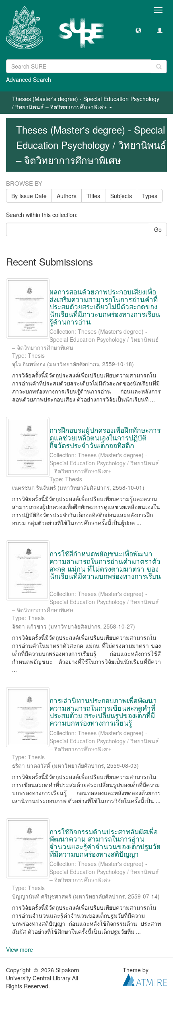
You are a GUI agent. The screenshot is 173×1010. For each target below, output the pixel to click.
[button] (138, 30)
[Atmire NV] (145, 979)
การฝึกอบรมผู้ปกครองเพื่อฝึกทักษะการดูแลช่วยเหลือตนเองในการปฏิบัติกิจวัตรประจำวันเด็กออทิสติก (105, 437)
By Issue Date (29, 196)
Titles (93, 196)
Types (149, 196)
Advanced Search (28, 79)
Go (158, 229)
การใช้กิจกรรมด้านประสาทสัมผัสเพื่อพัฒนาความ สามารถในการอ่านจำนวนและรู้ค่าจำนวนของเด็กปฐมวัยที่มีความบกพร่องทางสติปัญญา (105, 842)
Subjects (121, 196)
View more (19, 949)
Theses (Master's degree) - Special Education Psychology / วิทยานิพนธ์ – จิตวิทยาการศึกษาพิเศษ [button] (85, 103)
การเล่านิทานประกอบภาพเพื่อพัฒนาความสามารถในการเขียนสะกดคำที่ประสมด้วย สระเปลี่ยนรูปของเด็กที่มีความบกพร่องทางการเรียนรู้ (103, 711)
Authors (66, 196)
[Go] (159, 66)
